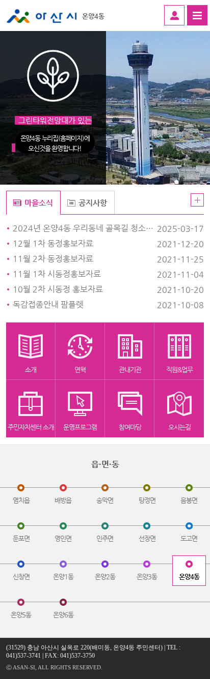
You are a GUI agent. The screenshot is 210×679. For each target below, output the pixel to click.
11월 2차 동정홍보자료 (86, 259)
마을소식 (38, 202)
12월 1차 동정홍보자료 (86, 244)
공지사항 (92, 202)
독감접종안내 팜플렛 (86, 305)
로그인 (174, 15)
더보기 (197, 199)
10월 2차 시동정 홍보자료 (86, 289)
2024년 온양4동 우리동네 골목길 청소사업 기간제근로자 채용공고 (86, 228)
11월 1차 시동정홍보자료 (86, 274)
